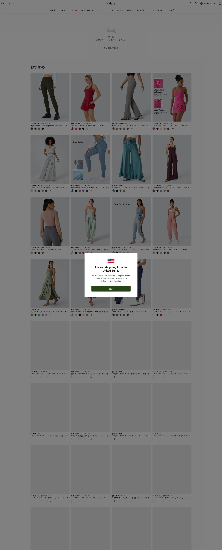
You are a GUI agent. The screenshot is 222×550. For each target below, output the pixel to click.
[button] (111, 261)
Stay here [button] (99, 275)
